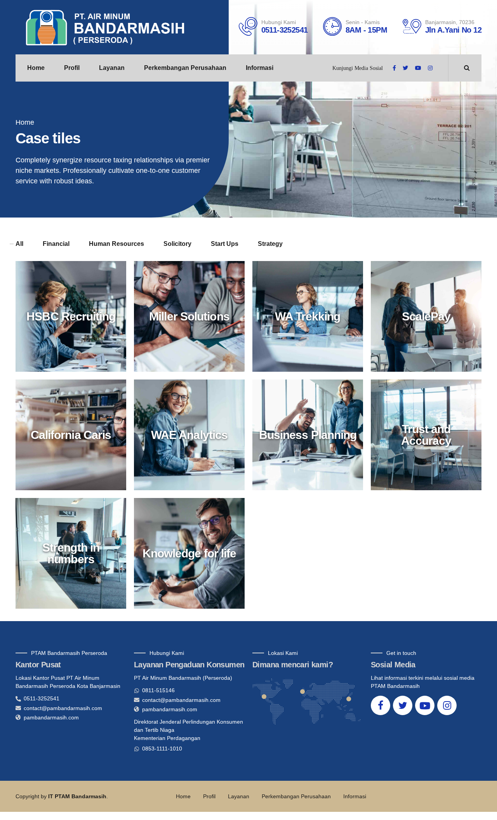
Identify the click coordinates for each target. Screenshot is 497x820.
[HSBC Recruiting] (75, 320)
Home (36, 67)
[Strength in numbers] (75, 557)
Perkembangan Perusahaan (185, 67)
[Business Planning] (311, 439)
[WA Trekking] (311, 320)
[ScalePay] (430, 320)
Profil (72, 67)
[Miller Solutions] (193, 320)
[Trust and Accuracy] (430, 439)
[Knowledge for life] (193, 557)
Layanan (112, 67)
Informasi (259, 67)
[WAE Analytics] (193, 439)
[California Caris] (75, 439)
